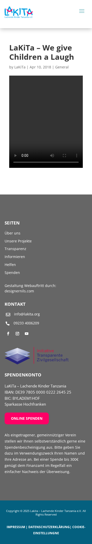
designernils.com (19, 291)
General (62, 67)
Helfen (10, 264)
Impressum (16, 527)
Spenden (12, 272)
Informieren (15, 256)
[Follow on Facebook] (8, 333)
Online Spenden (26, 418)
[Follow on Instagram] (17, 333)
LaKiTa (20, 67)
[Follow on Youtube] (26, 333)
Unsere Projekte (18, 241)
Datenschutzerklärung (49, 527)
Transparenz (15, 248)
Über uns (12, 233)
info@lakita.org (27, 314)
